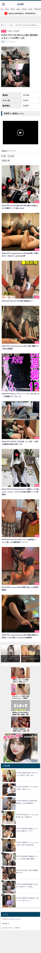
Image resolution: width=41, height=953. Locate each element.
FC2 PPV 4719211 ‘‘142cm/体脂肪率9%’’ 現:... (27, 872)
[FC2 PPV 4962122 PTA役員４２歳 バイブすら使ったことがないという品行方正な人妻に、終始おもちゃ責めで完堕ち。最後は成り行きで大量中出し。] (20, 894)
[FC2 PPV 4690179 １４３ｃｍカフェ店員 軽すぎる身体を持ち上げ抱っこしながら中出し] (20, 839)
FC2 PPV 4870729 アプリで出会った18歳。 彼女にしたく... (27, 788)
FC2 (2, 9)
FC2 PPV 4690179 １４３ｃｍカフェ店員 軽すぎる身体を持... (27, 844)
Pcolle (7, 9)
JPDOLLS (5, 923)
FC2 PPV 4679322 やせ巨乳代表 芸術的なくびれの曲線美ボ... (27, 802)
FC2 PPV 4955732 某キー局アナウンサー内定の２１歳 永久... (27, 774)
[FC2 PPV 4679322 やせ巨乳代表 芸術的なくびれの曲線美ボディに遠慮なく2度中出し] (20, 797)
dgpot (18, 9)
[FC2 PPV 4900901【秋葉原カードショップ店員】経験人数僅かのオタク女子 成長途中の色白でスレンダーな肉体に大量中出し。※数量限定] (20, 853)
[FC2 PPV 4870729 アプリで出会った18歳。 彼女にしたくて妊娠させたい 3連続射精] (20, 783)
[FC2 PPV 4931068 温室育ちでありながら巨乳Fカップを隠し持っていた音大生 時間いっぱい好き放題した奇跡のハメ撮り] (20, 881)
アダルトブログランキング (11, 919)
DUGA (13, 9)
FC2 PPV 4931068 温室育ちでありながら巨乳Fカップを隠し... (27, 885)
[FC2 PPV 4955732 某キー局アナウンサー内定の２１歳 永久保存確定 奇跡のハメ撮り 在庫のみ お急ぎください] (20, 769)
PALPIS (24, 9)
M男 (10, 31)
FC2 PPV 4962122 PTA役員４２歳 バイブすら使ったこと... (28, 899)
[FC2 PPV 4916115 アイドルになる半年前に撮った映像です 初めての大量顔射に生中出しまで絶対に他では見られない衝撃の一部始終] (20, 811)
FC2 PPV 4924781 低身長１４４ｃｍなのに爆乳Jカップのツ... (27, 830)
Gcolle (30, 9)
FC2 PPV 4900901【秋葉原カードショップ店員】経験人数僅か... (27, 858)
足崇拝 (17, 31)
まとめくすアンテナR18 (10, 928)
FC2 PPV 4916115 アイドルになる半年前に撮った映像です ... (27, 816)
